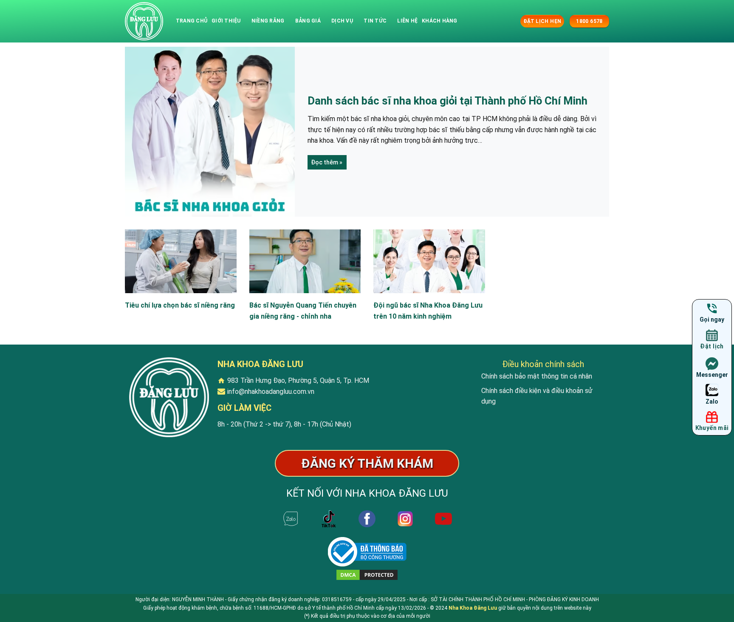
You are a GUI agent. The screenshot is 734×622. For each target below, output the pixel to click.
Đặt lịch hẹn (542, 21)
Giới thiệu (226, 21)
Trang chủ (191, 21)
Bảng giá (308, 21)
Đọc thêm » (326, 162)
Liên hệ (407, 21)
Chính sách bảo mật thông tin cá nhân (536, 376)
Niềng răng (267, 21)
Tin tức (375, 21)
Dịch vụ (342, 21)
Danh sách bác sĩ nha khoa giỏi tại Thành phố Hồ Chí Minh (447, 100)
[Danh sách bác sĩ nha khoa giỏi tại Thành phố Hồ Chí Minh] (144, 21)
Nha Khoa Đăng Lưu (472, 608)
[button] (512, 21)
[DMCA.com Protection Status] (367, 575)
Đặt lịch (711, 346)
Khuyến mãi (712, 427)
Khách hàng (439, 21)
